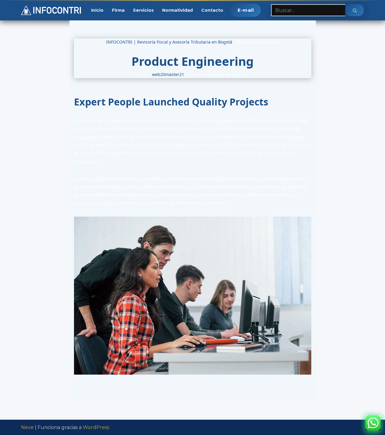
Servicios (143, 10)
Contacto (212, 10)
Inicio (97, 10)
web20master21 (168, 74)
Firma (118, 10)
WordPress (96, 427)
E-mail (246, 10)
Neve (27, 427)
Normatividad (177, 10)
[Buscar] (354, 10)
